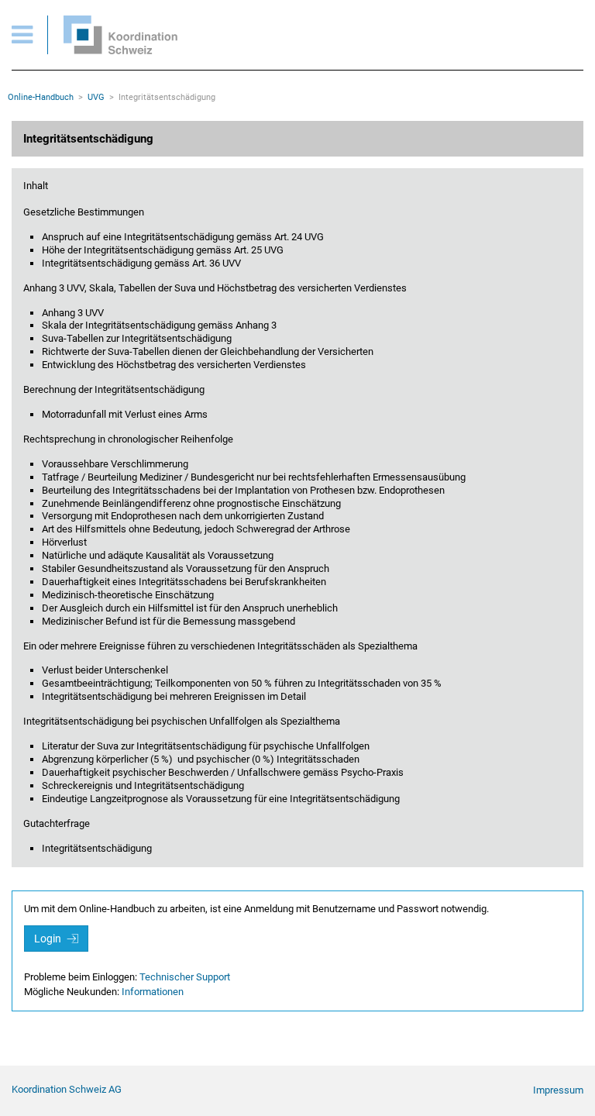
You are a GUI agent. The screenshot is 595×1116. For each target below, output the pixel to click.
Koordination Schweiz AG (67, 1089)
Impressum (558, 1090)
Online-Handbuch (41, 97)
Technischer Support (184, 977)
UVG (96, 97)
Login (49, 938)
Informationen (153, 991)
